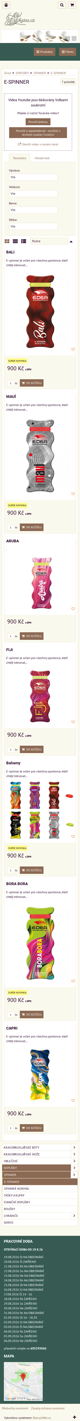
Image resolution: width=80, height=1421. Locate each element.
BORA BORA (17, 884)
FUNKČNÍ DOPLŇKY (17, 1202)
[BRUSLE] (40, 42)
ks (16, 383)
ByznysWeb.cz (42, 1418)
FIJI (9, 650)
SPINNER (10, 1175)
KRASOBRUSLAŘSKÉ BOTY (21, 1147)
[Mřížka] (7, 242)
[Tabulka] (24, 242)
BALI (10, 252)
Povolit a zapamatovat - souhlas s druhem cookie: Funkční (38, 132)
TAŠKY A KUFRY (14, 1195)
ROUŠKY (9, 1209)
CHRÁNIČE (11, 1216)
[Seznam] (15, 242)
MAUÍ (11, 396)
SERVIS (8, 1222)
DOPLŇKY (10, 1168)
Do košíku (33, 383)
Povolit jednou (38, 122)
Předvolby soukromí (15, 1408)
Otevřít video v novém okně (39, 144)
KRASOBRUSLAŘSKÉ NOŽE (22, 1154)
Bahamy (13, 763)
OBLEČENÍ (10, 1161)
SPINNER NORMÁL (16, 1188)
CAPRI (11, 1028)
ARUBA (12, 541)
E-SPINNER (11, 1182)
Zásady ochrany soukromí (47, 1408)
